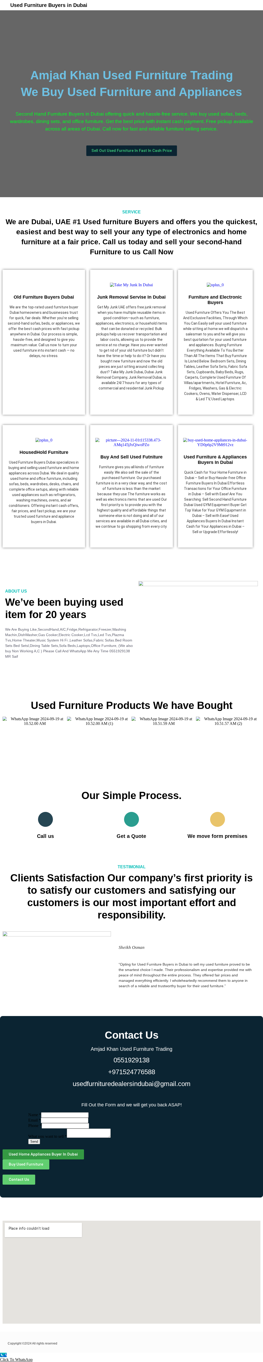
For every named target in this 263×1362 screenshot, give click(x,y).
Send (34, 1141)
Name (34, 1115)
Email (34, 1120)
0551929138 (131, 1060)
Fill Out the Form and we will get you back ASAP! (131, 1104)
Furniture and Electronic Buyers (215, 299)
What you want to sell (47, 1136)
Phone (35, 1125)
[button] (192, 4)
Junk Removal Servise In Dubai (131, 297)
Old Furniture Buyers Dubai (44, 297)
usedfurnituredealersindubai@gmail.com (132, 1084)
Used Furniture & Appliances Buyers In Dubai (215, 459)
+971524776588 (131, 1072)
